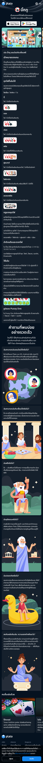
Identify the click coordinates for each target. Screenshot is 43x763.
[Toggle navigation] (40, 3)
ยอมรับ (32, 759)
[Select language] (36, 3)
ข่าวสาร (4, 745)
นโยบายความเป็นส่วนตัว (32, 745)
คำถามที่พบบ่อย (15, 745)
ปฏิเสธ (11, 759)
